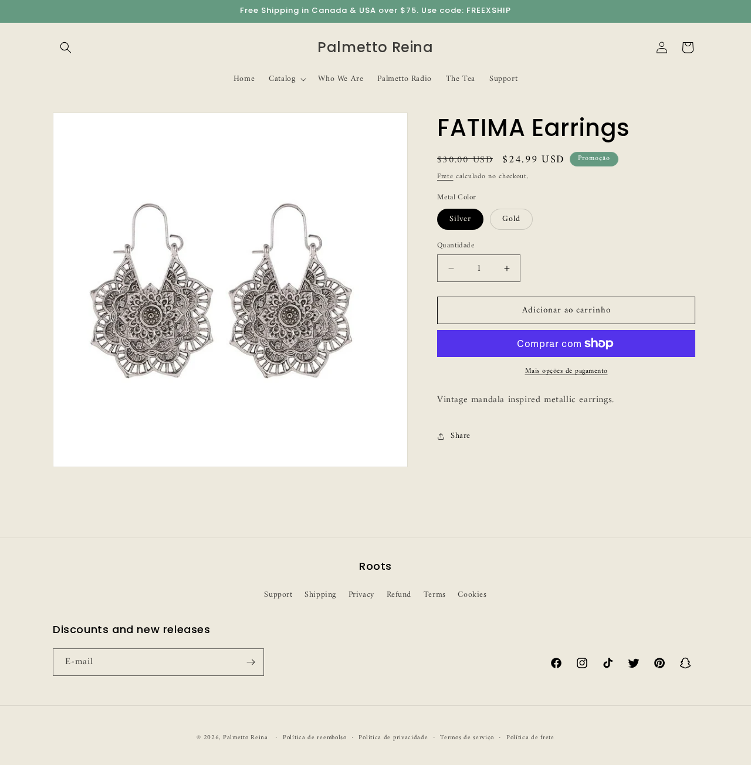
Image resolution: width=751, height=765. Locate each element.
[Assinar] (250, 662)
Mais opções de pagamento (566, 371)
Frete (445, 177)
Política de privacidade (393, 738)
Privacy (361, 594)
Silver (460, 219)
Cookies (472, 594)
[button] (66, 47)
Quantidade (455, 245)
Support (278, 594)
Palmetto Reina (245, 737)
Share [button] (461, 436)
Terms (435, 594)
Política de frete (530, 738)
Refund (399, 594)
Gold (511, 219)
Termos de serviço (467, 738)
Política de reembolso (315, 738)
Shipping (320, 594)
